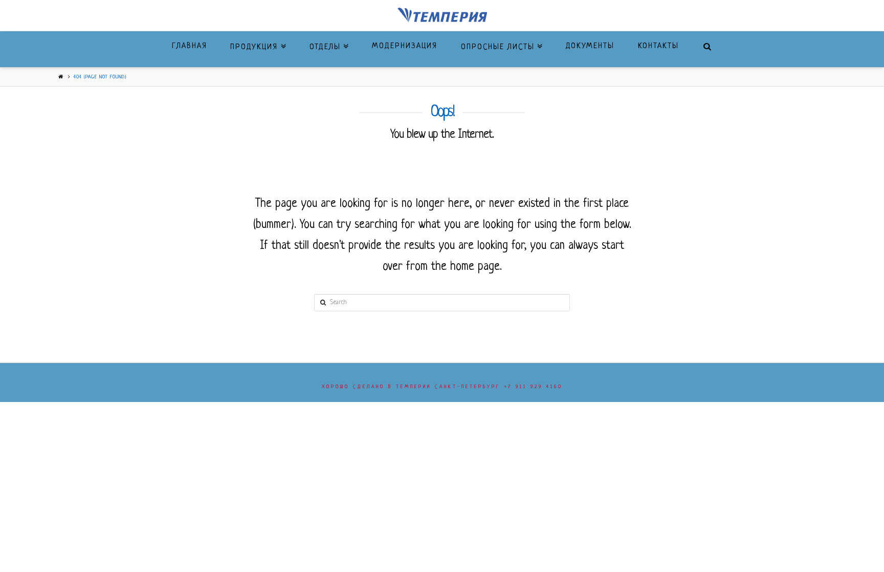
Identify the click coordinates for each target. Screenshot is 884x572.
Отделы (328, 41)
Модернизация (404, 46)
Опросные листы (500, 41)
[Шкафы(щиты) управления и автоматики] (442, 15)
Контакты (658, 46)
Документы (590, 46)
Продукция (256, 41)
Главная (189, 46)
